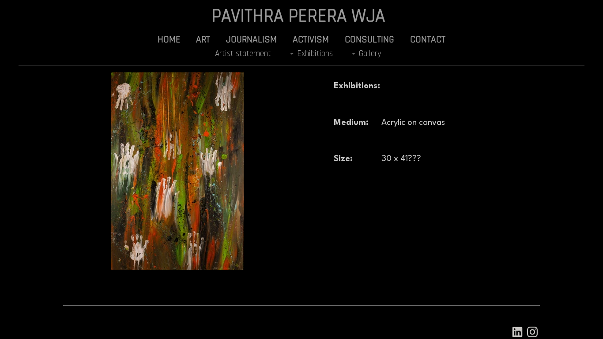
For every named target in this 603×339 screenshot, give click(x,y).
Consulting (369, 39)
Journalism (251, 39)
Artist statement (243, 53)
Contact (427, 39)
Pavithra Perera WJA (298, 16)
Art (203, 39)
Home (169, 39)
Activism (311, 39)
